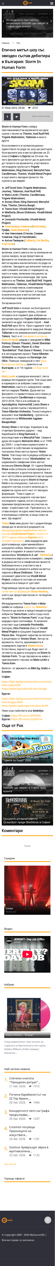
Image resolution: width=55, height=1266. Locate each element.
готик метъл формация (25, 591)
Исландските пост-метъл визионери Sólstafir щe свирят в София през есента (27, 23)
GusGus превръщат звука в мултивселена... (28, 1149)
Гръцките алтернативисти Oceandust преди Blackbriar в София (26, 820)
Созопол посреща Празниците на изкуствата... (22, 1131)
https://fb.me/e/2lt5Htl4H (26, 715)
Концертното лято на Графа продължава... (29, 1113)
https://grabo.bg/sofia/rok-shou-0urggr (24, 688)
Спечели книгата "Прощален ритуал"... (24, 1080)
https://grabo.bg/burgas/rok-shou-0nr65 (25, 705)
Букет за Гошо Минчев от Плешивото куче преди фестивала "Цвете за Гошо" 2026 (25, 756)
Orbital (9, 908)
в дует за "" (36, 607)
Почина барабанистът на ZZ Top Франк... (27, 1096)
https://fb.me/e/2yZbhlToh (26, 719)
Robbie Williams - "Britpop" (20, 1034)
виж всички (10, 1164)
